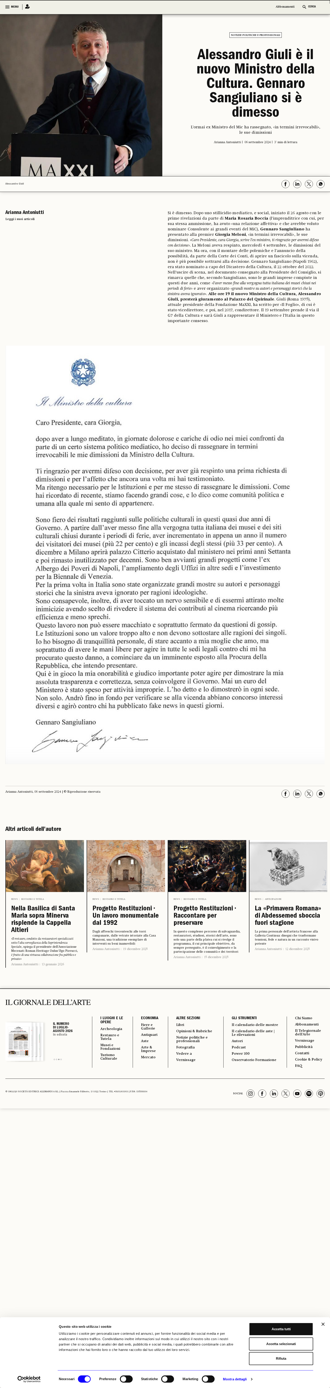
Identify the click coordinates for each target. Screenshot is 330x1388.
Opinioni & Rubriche (194, 1031)
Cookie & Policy (308, 1059)
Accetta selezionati (281, 1344)
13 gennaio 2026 (53, 964)
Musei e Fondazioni (110, 1047)
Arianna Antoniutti (24, 964)
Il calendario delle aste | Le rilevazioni (253, 1033)
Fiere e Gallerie (148, 1026)
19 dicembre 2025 (135, 949)
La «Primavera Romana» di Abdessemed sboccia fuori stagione (288, 916)
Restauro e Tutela (32, 899)
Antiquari (149, 1035)
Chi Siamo (303, 1018)
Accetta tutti (281, 1329)
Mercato (148, 1057)
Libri (180, 1025)
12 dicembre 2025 (297, 949)
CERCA (312, 6)
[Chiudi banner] (323, 1324)
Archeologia (111, 1029)
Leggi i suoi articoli (20, 219)
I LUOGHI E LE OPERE (111, 1021)
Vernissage (186, 1060)
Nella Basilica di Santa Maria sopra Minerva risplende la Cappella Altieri (43, 919)
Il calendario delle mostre (255, 1025)
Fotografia (185, 1047)
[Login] (26, 7)
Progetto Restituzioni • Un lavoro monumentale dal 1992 (125, 916)
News (14, 899)
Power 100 (241, 1054)
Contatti (302, 1053)
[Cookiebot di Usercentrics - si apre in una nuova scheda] (29, 1379)
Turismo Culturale (108, 1057)
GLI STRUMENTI (244, 1019)
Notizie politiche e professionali (255, 35)
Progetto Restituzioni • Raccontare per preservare (205, 916)
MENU (15, 7)
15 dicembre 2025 (216, 957)
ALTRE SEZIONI (188, 1019)
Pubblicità (303, 1047)
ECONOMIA (149, 1019)
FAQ (298, 1066)
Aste (145, 1041)
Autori (237, 1041)
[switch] (126, 1379)
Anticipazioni (273, 899)
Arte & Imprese (148, 1049)
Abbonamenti (285, 6)
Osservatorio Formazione (254, 1060)
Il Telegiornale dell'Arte (308, 1032)
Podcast (239, 1047)
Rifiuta (281, 1358)
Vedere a (184, 1054)
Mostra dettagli (235, 1379)
